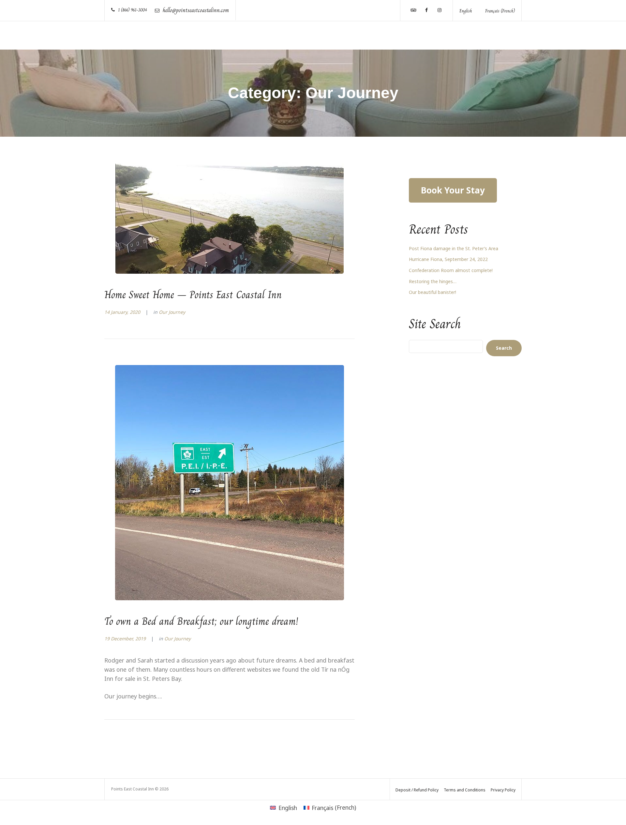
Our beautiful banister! (432, 292)
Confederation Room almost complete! (451, 270)
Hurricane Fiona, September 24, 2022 (448, 259)
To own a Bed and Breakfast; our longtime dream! (201, 621)
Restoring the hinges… (432, 281)
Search (504, 348)
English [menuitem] (465, 10)
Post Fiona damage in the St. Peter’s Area (453, 248)
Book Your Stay (453, 190)
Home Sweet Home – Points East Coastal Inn (193, 294)
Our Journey (172, 312)
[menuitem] (466, 10)
